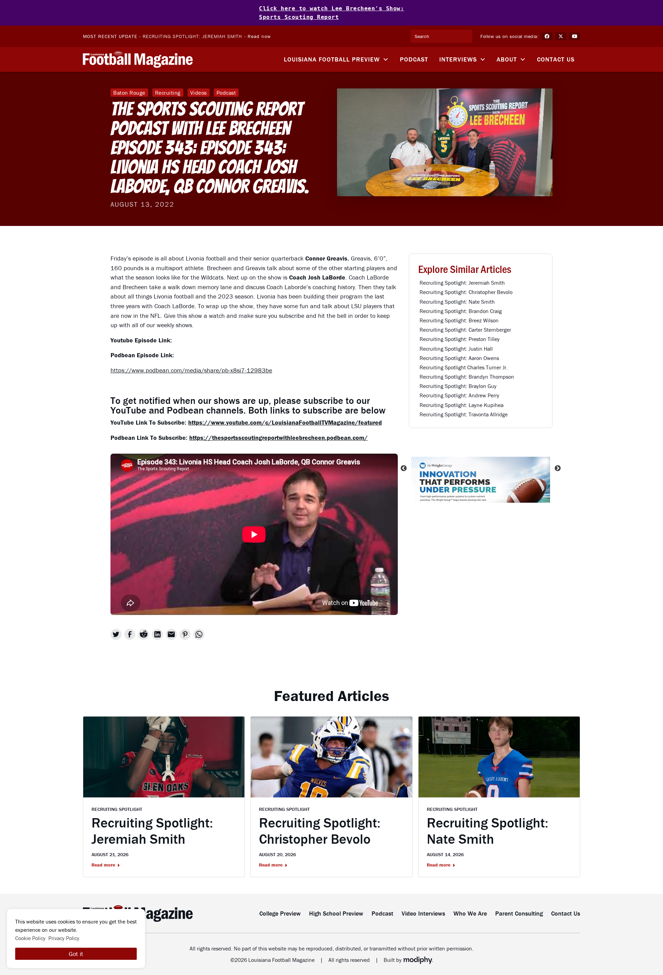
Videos (198, 92)
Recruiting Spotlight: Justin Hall (456, 348)
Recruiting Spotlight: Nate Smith (457, 301)
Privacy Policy (63, 938)
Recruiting (168, 92)
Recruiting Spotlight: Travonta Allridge (464, 414)
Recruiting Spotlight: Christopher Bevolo (466, 291)
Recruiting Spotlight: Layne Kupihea (461, 404)
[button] (336, 59)
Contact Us (556, 59)
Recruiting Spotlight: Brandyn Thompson (467, 376)
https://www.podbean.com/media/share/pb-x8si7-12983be (191, 370)
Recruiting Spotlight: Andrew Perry (459, 395)
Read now (259, 36)
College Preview (280, 913)
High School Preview (336, 913)
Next (557, 468)
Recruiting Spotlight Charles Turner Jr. (464, 367)
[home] (138, 59)
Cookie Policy (30, 938)
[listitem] (480, 468)
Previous (403, 468)
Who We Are (470, 913)
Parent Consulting (519, 913)
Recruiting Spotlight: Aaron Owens (459, 357)
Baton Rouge (129, 92)
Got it (76, 954)
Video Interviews (423, 913)
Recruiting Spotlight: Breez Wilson (459, 320)
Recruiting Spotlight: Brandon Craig (461, 310)
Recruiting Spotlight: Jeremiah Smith (192, 36)
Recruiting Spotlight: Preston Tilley (460, 338)
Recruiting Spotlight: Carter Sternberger (465, 329)
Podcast (414, 59)
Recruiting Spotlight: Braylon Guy (458, 385)
